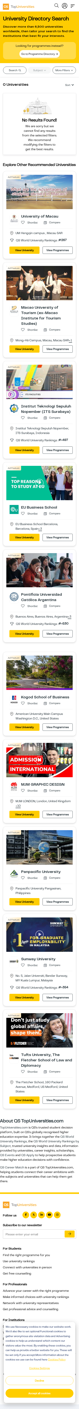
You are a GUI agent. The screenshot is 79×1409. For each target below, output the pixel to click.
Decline (39, 1380)
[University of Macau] (14, 218)
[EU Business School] (14, 509)
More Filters (62, 70)
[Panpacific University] (14, 874)
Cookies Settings (39, 1368)
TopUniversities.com (14, 1127)
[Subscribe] (70, 1234)
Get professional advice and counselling (30, 1309)
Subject (38, 70)
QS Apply (27, 1155)
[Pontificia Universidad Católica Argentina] (14, 596)
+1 (70, 340)
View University (24, 250)
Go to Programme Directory (38, 54)
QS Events (7, 1155)
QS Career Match (12, 1167)
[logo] (18, 5)
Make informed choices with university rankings (36, 1297)
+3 (40, 529)
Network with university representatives (31, 1303)
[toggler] (72, 5)
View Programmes (57, 250)
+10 (18, 806)
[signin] (64, 5)
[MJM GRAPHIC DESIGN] (14, 786)
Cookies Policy (57, 1359)
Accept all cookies (39, 1393)
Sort (67, 85)
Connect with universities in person (27, 1267)
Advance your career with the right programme (36, 1291)
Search (13, 70)
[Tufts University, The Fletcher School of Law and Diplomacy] (14, 1056)
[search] (56, 6)
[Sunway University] (14, 961)
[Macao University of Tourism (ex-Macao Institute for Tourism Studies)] (14, 309)
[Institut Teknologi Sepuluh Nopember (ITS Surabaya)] (14, 408)
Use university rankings (19, 1261)
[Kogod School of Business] (14, 699)
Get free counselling (17, 1273)
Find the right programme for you (26, 1255)
